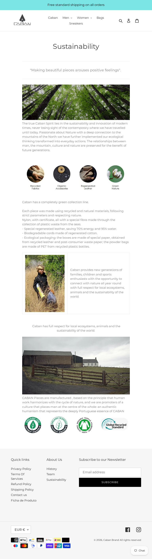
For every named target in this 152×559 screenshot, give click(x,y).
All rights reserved (130, 539)
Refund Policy (21, 484)
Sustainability (56, 480)
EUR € (20, 530)
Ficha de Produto (23, 500)
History (52, 469)
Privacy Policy (21, 469)
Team (51, 474)
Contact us (19, 495)
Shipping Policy (22, 489)
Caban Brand (111, 539)
